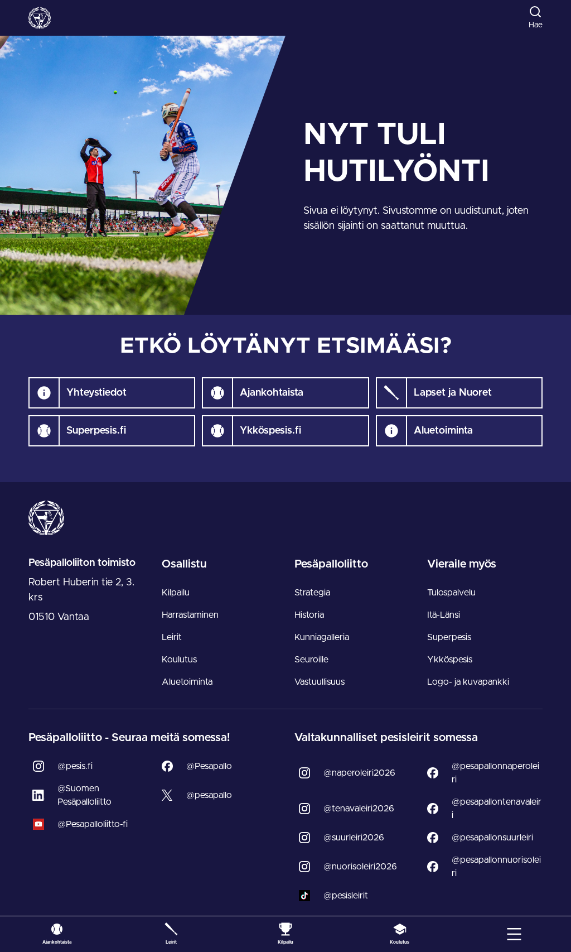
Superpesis (449, 637)
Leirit (172, 637)
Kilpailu (176, 592)
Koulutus (179, 659)
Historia (309, 614)
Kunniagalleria (321, 637)
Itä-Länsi (443, 614)
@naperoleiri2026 (359, 772)
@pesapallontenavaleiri (496, 808)
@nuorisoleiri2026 (360, 866)
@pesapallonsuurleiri (492, 837)
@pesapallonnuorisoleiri (496, 866)
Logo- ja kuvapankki (468, 681)
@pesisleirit (345, 895)
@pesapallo (209, 795)
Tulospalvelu (451, 592)
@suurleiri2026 (353, 837)
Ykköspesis (449, 659)
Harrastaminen (190, 614)
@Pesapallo (209, 766)
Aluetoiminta (187, 681)
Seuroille (311, 659)
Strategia (312, 592)
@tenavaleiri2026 (358, 808)
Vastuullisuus (319, 681)
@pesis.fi (75, 766)
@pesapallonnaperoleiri (495, 773)
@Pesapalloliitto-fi (92, 824)
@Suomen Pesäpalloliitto (84, 795)
